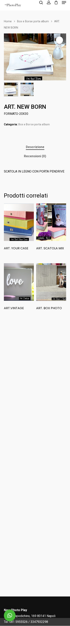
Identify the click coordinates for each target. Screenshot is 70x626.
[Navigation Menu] (64, 2)
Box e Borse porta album (33, 21)
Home (8, 21)
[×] (10, 615)
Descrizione (35, 147)
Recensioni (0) (35, 156)
